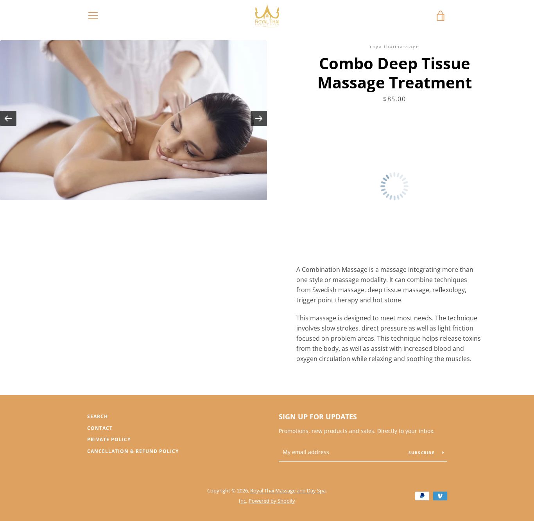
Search (97, 416)
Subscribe (423, 452)
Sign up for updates (318, 416)
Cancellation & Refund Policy (133, 451)
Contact (100, 428)
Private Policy (109, 439)
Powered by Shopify (272, 500)
